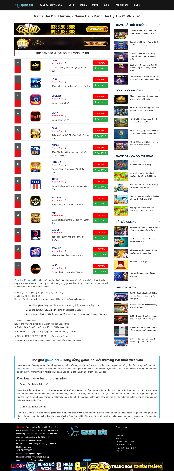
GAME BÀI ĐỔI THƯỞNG (51, 5)
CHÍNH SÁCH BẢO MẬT (125, 442)
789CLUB (56, 248)
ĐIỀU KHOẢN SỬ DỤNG (125, 445)
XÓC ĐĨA (136, 5)
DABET (55, 230)
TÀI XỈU (95, 5)
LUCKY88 (56, 96)
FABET (55, 79)
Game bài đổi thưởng (24, 280)
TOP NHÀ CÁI (122, 5)
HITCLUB (56, 162)
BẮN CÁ (83, 5)
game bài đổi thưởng (26, 369)
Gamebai (20, 427)
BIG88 (55, 113)
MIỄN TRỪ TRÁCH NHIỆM (126, 448)
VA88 (54, 265)
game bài (52, 360)
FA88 (54, 128)
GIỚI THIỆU (120, 438)
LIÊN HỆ (119, 451)
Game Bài (119, 435)
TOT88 (55, 179)
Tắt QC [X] (87, 460)
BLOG (106, 5)
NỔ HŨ (72, 5)
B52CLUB (57, 197)
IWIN (54, 213)
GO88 (54, 60)
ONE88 (55, 145)
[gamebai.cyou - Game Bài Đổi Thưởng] (24, 5)
